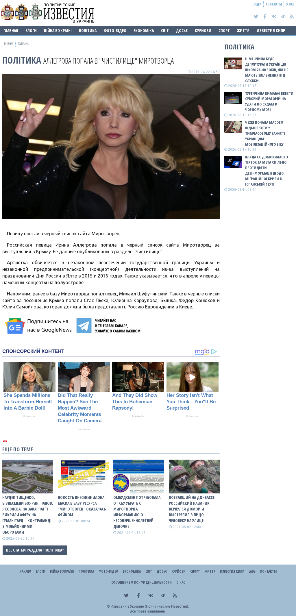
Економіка (144, 30)
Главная (10, 30)
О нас (290, 4)
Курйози (203, 30)
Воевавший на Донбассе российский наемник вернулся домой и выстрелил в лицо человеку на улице (191, 509)
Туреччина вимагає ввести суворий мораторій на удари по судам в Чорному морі (269, 101)
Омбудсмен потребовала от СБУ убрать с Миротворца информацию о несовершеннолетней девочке (136, 512)
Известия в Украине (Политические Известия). (150, 606)
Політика (88, 30)
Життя (243, 30)
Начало (25, 571)
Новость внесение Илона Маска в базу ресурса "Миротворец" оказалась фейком (82, 506)
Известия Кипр (271, 30)
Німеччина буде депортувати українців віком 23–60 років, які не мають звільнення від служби (266, 69)
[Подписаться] (39, 325)
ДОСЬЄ (182, 30)
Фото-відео (115, 30)
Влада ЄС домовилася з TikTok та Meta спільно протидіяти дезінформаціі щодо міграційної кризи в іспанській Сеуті (266, 170)
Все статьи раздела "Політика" (35, 550)
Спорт (224, 30)
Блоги (31, 30)
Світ (165, 30)
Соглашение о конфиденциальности (141, 582)
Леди (258, 4)
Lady (252, 571)
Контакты (273, 4)
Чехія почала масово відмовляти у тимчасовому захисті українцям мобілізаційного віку (265, 133)
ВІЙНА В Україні (58, 30)
